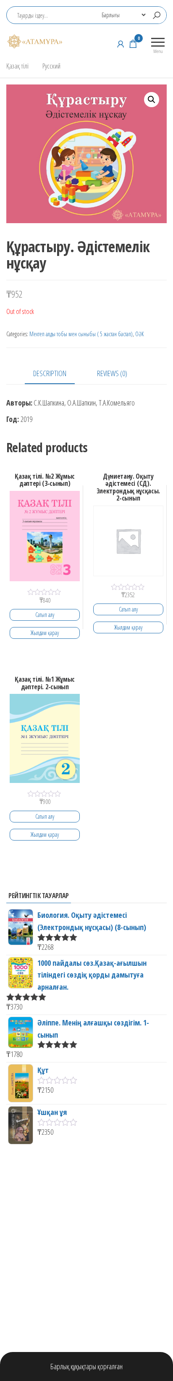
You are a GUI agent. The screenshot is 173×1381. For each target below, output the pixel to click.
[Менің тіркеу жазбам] (120, 43)
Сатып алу (44, 615)
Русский (51, 66)
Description (49, 373)
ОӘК (139, 334)
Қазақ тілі (17, 66)
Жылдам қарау (45, 633)
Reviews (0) (112, 373)
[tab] (56, 374)
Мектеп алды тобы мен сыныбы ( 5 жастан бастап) (81, 334)
